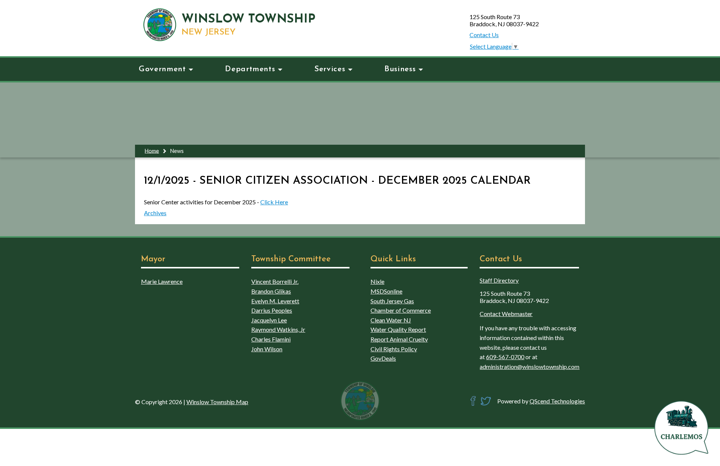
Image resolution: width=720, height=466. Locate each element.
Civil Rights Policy (393, 348)
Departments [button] (250, 69)
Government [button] (162, 69)
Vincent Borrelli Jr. (274, 281)
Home (152, 150)
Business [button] (400, 69)
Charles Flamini (271, 339)
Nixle (377, 281)
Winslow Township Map (217, 401)
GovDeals (383, 358)
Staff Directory (499, 280)
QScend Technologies (557, 401)
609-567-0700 (505, 356)
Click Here (274, 201)
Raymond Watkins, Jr (278, 329)
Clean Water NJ (390, 320)
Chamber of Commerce (400, 310)
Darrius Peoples (271, 310)
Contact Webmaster (506, 313)
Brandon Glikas (271, 291)
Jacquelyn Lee (269, 320)
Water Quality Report (398, 329)
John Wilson (266, 348)
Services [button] (329, 69)
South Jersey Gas (392, 300)
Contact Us (484, 34)
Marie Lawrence (162, 281)
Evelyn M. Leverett (275, 300)
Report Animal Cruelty (399, 339)
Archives (155, 212)
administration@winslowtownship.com (529, 366)
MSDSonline (386, 291)
